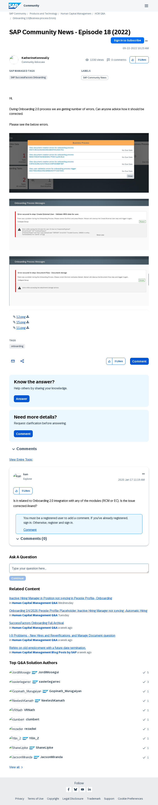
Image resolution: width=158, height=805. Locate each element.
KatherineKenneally (35, 57)
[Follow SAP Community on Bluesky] (75, 789)
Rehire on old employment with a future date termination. (47, 647)
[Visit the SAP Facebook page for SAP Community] (68, 789)
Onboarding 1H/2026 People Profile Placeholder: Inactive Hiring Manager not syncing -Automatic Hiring (78, 610)
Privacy (19, 798)
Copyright (53, 798)
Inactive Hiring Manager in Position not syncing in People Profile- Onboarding (60, 598)
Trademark (94, 798)
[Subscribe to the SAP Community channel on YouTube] (82, 789)
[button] (133, 60)
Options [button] (146, 40)
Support (109, 798)
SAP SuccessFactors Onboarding (28, 77)
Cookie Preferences (130, 798)
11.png (20, 328)
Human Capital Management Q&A (35, 602)
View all (14, 767)
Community (31, 5)
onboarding (17, 346)
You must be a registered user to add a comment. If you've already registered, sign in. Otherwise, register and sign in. (76, 520)
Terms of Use (36, 798)
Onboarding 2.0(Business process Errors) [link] (34, 18)
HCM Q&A (100, 13)
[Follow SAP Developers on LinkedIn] (89, 789)
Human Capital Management (76, 13)
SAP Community (17, 13)
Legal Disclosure (73, 798)
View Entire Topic (21, 459)
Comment (139, 361)
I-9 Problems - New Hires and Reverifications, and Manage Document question (62, 635)
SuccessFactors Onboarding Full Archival (36, 623)
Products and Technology (43, 13)
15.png (20, 322)
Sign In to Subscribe (127, 40)
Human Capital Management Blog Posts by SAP (44, 652)
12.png (20, 317)
